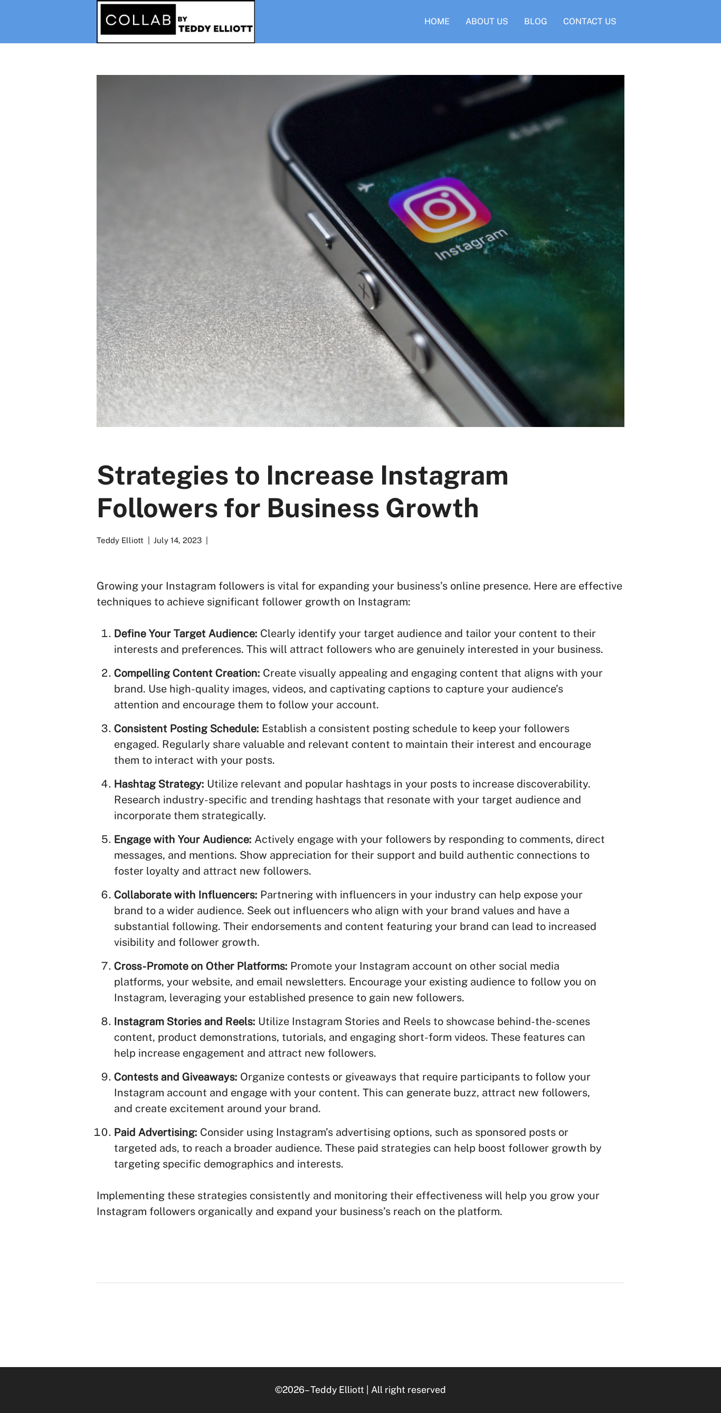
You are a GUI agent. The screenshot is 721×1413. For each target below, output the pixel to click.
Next (354, 1317)
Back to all (181, 1317)
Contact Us (589, 21)
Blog (535, 21)
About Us (487, 21)
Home (437, 21)
